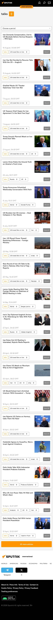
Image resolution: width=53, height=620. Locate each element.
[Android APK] (8, 598)
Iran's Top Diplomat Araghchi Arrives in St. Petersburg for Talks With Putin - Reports (17, 317)
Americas (14, 563)
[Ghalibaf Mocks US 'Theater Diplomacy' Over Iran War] (42, 90)
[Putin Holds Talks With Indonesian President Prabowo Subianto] (42, 472)
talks (4, 14)
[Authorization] (39, 2)
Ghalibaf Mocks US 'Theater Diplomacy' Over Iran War (14, 87)
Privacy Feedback (31, 588)
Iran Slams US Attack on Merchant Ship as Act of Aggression (16, 367)
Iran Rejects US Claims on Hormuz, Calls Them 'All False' (16, 417)
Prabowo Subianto (27, 485)
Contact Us (34, 585)
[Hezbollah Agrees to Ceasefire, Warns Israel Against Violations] (42, 447)
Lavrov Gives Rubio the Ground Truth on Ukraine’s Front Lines (17, 163)
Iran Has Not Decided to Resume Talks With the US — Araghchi (18, 61)
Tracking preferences (9, 591)
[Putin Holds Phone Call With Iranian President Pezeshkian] (42, 523)
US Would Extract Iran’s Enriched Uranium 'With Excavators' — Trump (16, 392)
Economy (33, 563)
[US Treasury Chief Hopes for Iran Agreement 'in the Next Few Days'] (42, 116)
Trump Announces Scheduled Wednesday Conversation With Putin (17, 188)
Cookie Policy (6, 588)
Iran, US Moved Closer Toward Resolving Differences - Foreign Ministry (15, 240)
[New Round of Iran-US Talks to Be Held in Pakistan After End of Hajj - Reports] (42, 269)
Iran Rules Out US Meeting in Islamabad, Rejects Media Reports (16, 341)
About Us (5, 585)
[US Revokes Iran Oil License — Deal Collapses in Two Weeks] (42, 218)
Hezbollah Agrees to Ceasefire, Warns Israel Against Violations (18, 443)
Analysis (13, 510)
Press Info (13, 585)
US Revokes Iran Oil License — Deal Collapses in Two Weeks (17, 214)
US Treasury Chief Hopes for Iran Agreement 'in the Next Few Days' (16, 112)
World (12, 205)
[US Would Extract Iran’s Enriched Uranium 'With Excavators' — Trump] (42, 396)
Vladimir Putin (25, 536)
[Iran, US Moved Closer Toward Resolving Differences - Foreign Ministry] (42, 243)
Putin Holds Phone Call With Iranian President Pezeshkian (17, 519)
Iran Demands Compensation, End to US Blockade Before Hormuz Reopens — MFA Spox (18, 37)
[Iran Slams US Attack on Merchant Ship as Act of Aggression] (42, 370)
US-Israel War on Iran (17, 52)
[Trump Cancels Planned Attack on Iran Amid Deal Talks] (42, 141)
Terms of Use (23, 585)
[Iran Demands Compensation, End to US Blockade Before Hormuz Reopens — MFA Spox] (42, 40)
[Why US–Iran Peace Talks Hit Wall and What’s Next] (42, 498)
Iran (32, 230)
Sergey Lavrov (25, 306)
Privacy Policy (18, 588)
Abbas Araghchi (26, 332)
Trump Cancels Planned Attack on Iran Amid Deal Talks (17, 138)
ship (29, 383)
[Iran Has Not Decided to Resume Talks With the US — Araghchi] (42, 65)
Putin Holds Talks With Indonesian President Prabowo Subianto (16, 468)
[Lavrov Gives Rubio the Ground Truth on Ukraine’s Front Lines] (42, 167)
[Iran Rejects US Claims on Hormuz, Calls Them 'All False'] (42, 421)
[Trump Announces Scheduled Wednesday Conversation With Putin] (42, 192)
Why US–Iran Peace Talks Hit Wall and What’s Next (18, 494)
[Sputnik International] (7, 4)
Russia (12, 179)
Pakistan (34, 281)
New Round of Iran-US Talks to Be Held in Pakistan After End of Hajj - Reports (16, 266)
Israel (33, 256)
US (32, 154)
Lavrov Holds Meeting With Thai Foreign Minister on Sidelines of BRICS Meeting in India (15, 291)
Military (43, 563)
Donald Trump (25, 205)
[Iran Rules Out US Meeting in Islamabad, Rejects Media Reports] (42, 345)
